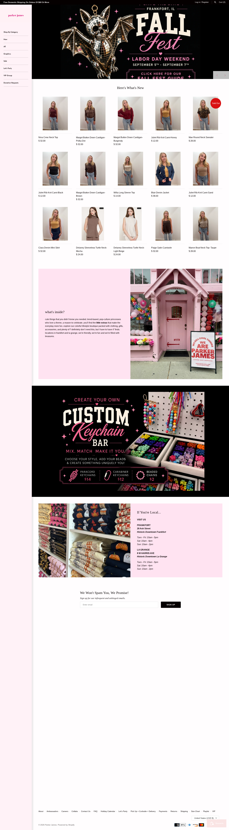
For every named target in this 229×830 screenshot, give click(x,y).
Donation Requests (11, 82)
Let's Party (8, 68)
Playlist (206, 811)
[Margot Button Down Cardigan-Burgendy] (130, 113)
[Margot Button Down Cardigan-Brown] (93, 168)
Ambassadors (52, 811)
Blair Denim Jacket (160, 192)
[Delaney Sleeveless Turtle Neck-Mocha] (93, 224)
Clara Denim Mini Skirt (49, 248)
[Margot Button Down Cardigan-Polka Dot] (93, 113)
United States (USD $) (204, 818)
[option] (130, 42)
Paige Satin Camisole (161, 248)
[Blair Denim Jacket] (168, 168)
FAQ (95, 811)
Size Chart (195, 811)
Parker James (51, 825)
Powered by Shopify (66, 825)
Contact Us (85, 811)
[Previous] (217, 75)
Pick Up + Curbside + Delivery (143, 811)
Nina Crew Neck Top (48, 137)
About (40, 811)
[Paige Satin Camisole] (168, 224)
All (5, 46)
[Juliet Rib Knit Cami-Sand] (205, 168)
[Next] (225, 75)
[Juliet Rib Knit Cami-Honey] (168, 113)
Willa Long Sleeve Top (124, 192)
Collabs (75, 811)
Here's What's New (130, 88)
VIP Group (8, 75)
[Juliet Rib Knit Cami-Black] (55, 168)
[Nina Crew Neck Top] (55, 113)
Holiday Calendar (108, 811)
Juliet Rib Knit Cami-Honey (164, 137)
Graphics (7, 53)
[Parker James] (16, 15)
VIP (213, 811)
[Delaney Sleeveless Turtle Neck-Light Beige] (130, 224)
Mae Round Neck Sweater (201, 137)
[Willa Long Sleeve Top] (130, 168)
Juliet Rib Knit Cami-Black (50, 192)
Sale (5, 61)
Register (205, 2)
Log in (197, 2)
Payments (163, 811)
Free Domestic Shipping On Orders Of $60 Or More (26, 2)
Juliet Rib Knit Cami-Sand (201, 192)
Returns (174, 811)
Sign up (171, 605)
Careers (64, 811)
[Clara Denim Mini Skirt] (55, 224)
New (5, 39)
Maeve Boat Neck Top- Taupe (202, 248)
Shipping (184, 811)
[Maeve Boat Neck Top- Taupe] (205, 224)
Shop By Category (11, 32)
